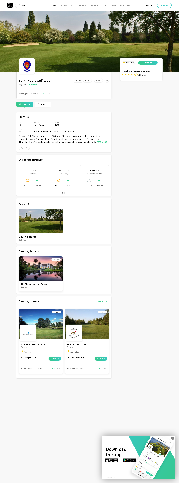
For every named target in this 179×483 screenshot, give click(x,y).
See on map (32, 85)
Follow (78, 80)
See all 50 (102, 301)
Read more (102, 142)
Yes (44, 94)
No (49, 94)
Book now (54, 359)
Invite (87, 80)
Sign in (148, 5)
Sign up (164, 5)
